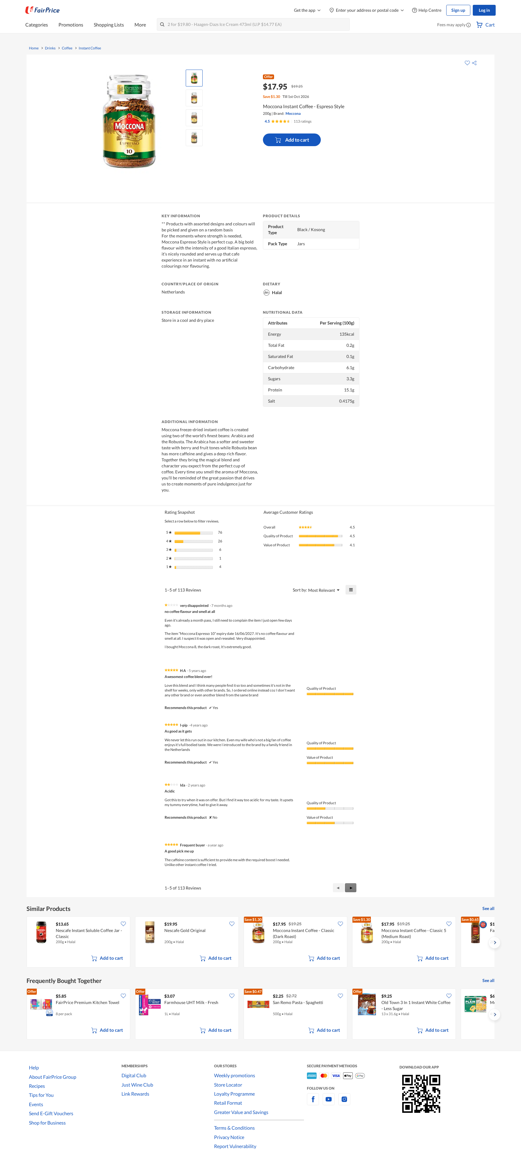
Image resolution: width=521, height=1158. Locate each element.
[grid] (260, 942)
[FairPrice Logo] (42, 10)
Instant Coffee (90, 48)
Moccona (293, 113)
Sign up (458, 10)
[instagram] (344, 1103)
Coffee (67, 48)
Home (34, 48)
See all (488, 908)
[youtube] (329, 1103)
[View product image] (194, 78)
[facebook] (313, 1103)
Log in (484, 10)
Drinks (50, 48)
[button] (468, 25)
